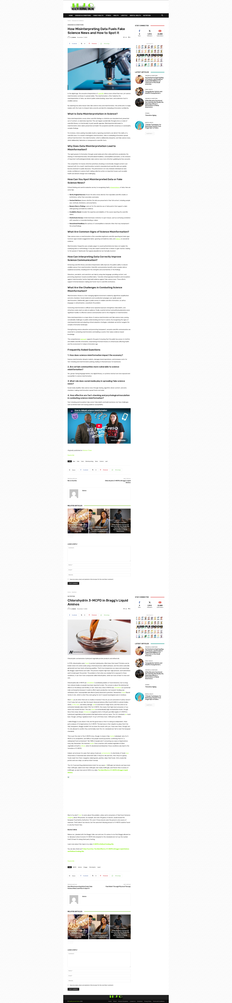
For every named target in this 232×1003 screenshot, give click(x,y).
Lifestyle (124, 15)
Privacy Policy (147, 1001)
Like (139, 30)
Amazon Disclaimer (123, 1001)
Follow (150, 30)
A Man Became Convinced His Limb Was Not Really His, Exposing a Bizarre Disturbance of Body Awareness (120, 528)
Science (102, 461)
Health (116, 15)
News (96, 461)
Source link (71, 455)
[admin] (69, 37)
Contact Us (132, 1001)
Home (71, 15)
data (74, 461)
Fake (78, 461)
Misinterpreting (89, 461)
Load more (149, 133)
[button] (162, 15)
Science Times (87, 450)
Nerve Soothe (72, 480)
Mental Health (135, 15)
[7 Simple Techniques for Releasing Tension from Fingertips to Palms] (139, 125)
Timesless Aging (150, 115)
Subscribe (160, 30)
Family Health (98, 15)
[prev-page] (69, 536)
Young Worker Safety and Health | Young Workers (99, 530)
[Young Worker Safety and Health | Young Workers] (99, 521)
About (114, 1001)
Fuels (82, 461)
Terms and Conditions (158, 1001)
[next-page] (72, 536)
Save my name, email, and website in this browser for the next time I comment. (91, 579)
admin (74, 37)
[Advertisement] (131, 7)
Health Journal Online (74, 1001)
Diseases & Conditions (83, 15)
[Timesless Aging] (139, 114)
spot (106, 461)
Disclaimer (140, 1001)
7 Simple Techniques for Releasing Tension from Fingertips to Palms (153, 126)
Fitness (108, 15)
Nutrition (147, 15)
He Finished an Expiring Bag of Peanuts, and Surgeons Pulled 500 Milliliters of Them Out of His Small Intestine (78, 528)
